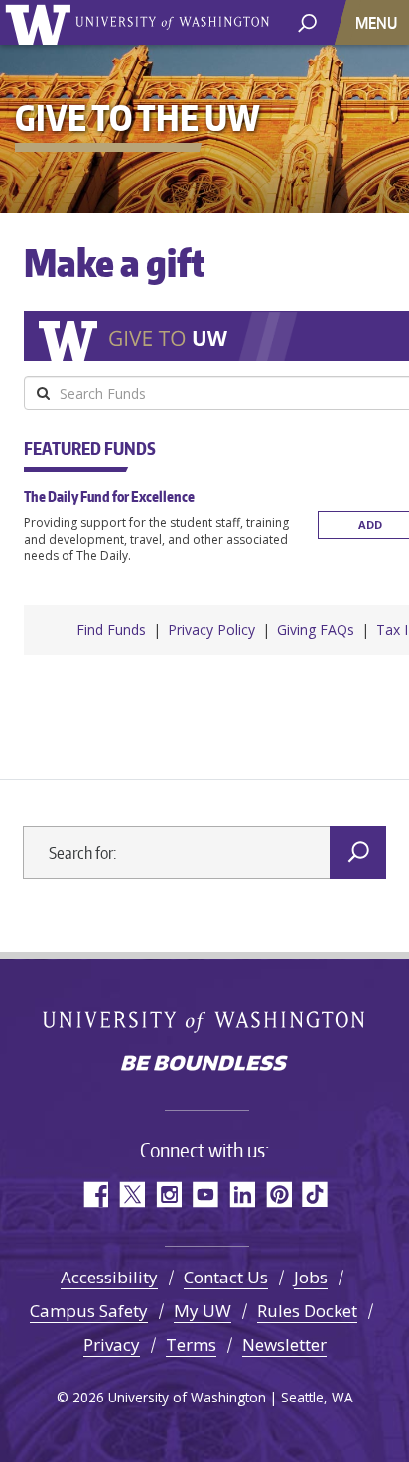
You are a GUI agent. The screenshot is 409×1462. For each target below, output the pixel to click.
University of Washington (41, 22)
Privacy (111, 1344)
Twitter (131, 1194)
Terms (191, 1344)
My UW (202, 1310)
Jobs (311, 1277)
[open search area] (307, 21)
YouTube (205, 1194)
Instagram (168, 1194)
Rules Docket (307, 1310)
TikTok (315, 1194)
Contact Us (226, 1277)
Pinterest (278, 1194)
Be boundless (204, 1065)
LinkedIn (241, 1194)
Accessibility (109, 1277)
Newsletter (284, 1344)
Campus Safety (89, 1310)
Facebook (94, 1194)
